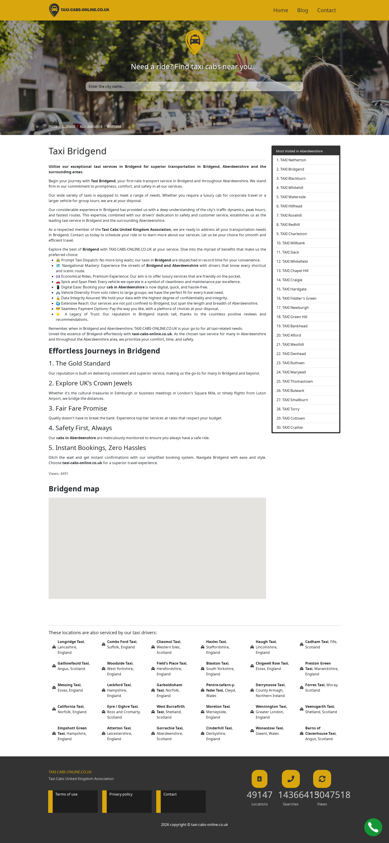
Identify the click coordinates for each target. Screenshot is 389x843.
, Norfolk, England (169, 690)
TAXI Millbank (293, 243)
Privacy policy (120, 794)
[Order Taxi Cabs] (373, 827)
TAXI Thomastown (297, 381)
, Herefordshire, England (172, 669)
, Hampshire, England (119, 690)
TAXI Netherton (293, 159)
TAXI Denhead (294, 353)
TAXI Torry (290, 409)
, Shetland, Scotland (171, 712)
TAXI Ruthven (293, 362)
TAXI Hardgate (294, 289)
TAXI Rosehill (291, 215)
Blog (302, 10)
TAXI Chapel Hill (295, 270)
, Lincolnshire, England (266, 647)
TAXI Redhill (290, 224)
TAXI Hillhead (291, 206)
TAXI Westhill (293, 344)
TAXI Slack (290, 252)
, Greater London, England (271, 712)
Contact (326, 10)
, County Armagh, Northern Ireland (270, 690)
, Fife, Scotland (321, 644)
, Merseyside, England (218, 712)
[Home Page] (79, 10)
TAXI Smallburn (295, 399)
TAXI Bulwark (293, 390)
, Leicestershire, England (119, 733)
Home (280, 10)
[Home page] (194, 42)
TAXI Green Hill (294, 316)
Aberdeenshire (91, 126)
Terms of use (66, 794)
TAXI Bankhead (295, 326)
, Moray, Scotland (321, 687)
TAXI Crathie (292, 427)
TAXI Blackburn (293, 178)
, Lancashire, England (71, 647)
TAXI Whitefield (295, 261)
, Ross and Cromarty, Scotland (123, 712)
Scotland (68, 126)
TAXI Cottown (293, 418)
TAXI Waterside (293, 196)
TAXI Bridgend (292, 169)
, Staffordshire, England (218, 647)
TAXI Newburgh (295, 307)
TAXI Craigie (292, 279)
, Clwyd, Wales (221, 690)
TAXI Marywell (294, 372)
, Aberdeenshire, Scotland (170, 733)
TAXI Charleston (293, 233)
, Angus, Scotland (74, 666)
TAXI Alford (291, 335)
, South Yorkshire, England (220, 669)
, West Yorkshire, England (120, 669)
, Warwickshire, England (321, 669)
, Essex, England (272, 666)
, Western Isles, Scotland (169, 647)
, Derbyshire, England (219, 733)
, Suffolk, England (122, 644)
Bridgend (114, 126)
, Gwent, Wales (270, 731)
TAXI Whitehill (291, 187)
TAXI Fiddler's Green (299, 298)
